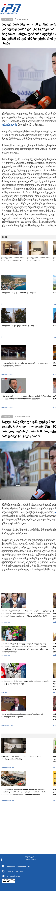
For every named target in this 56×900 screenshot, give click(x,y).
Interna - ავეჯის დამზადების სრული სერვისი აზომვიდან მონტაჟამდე (21, 757)
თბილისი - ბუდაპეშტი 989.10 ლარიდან (19, 326)
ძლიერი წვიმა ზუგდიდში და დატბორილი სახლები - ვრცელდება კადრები (25, 364)
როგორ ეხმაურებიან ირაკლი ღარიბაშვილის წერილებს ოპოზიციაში (22, 715)
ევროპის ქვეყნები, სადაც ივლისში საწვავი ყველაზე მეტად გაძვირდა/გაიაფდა (25, 682)
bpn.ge (4, 692)
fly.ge (3, 304)
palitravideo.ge (7, 374)
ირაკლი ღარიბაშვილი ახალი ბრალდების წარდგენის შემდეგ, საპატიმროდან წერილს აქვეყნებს (26, 397)
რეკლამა (31, 860)
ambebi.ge (5, 622)
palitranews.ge (7, 725)
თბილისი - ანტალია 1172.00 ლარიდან (18, 293)
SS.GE (4, 237)
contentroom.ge (7, 768)
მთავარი (29, 857)
